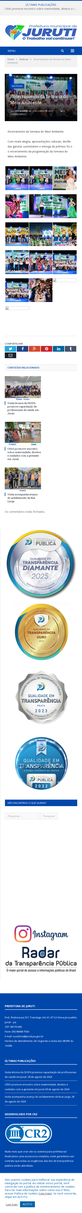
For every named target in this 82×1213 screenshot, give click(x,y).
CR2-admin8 (21, 110)
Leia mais (45, 1193)
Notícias (17, 86)
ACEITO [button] (27, 1204)
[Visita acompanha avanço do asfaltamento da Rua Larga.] (23, 479)
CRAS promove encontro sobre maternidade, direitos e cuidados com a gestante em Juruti (42, 9)
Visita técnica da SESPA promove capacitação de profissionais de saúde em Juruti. (23, 408)
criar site (28, 1151)
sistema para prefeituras (51, 1151)
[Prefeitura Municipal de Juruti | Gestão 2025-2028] (41, 31)
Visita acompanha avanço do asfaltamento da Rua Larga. (22, 498)
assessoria (31, 1156)
